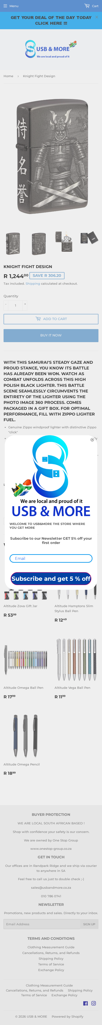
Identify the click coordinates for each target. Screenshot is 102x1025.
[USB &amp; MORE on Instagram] (93, 1004)
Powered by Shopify (67, 1016)
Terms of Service (51, 964)
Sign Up (89, 924)
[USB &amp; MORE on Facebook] (85, 1004)
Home (8, 76)
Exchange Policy (51, 970)
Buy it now (51, 335)
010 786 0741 (51, 896)
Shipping (33, 283)
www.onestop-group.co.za (51, 848)
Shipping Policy (51, 958)
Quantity (11, 296)
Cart (94, 6)
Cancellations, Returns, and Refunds (51, 953)
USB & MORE (37, 1016)
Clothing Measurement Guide (51, 947)
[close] (97, 17)
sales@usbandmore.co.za (51, 887)
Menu (14, 6)
